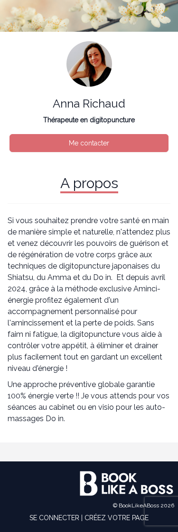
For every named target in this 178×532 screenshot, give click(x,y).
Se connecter (54, 518)
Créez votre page (116, 518)
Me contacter (89, 143)
